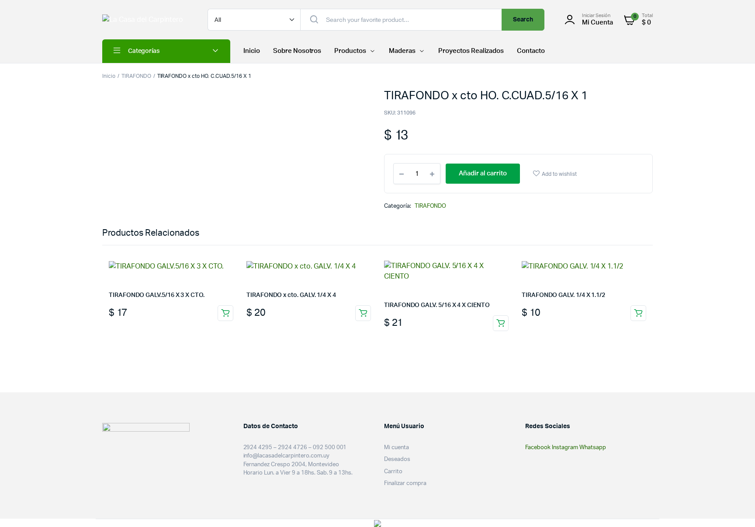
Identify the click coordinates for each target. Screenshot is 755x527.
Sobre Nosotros (297, 51)
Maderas (402, 51)
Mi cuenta (396, 447)
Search (523, 20)
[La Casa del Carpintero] (146, 19)
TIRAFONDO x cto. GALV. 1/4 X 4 (291, 295)
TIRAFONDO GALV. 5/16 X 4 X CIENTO (437, 305)
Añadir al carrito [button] (225, 313)
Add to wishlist (559, 174)
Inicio (251, 51)
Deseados (397, 459)
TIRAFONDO (136, 76)
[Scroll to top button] (735, 507)
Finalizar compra (405, 483)
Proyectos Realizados (471, 51)
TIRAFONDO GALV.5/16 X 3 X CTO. (156, 295)
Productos (350, 51)
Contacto (531, 51)
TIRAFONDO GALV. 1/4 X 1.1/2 (563, 295)
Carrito (393, 472)
